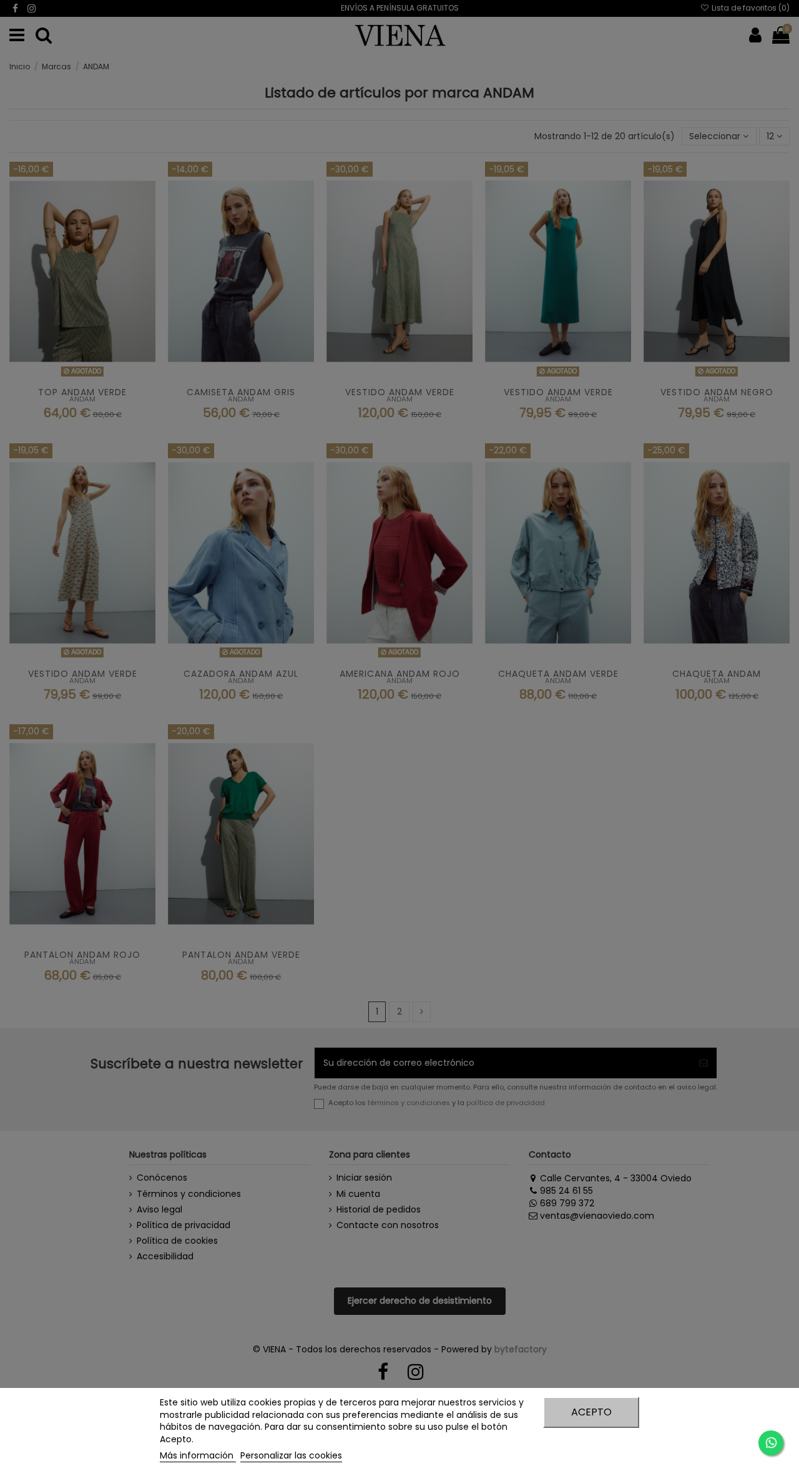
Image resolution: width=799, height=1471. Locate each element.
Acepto (591, 1412)
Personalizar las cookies (291, 1455)
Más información (198, 1455)
